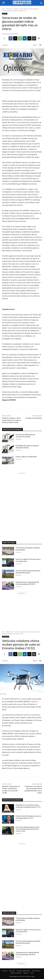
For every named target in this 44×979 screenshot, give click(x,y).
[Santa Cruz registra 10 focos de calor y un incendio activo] (8, 562)
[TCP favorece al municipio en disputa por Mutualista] (8, 551)
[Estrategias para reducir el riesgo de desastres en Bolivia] (8, 449)
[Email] (29, 38)
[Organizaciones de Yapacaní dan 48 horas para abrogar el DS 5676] (8, 585)
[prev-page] (3, 467)
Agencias (26, 973)
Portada (4, 971)
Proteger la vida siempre (34, 418)
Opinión (16, 9)
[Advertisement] (22, 505)
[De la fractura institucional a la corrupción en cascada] (8, 438)
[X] (15, 38)
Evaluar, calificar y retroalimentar (26, 457)
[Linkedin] (25, 38)
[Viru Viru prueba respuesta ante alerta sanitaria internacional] (8, 574)
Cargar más (21, 593)
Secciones (9, 9)
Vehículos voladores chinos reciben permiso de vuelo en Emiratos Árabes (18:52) (11, 420)
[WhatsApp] (20, 38)
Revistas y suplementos (23, 971)
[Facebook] (10, 38)
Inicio (3, 9)
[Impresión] (34, 38)
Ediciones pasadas (16, 973)
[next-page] (6, 467)
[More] (39, 38)
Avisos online (36, 971)
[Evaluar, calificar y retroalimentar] (8, 460)
